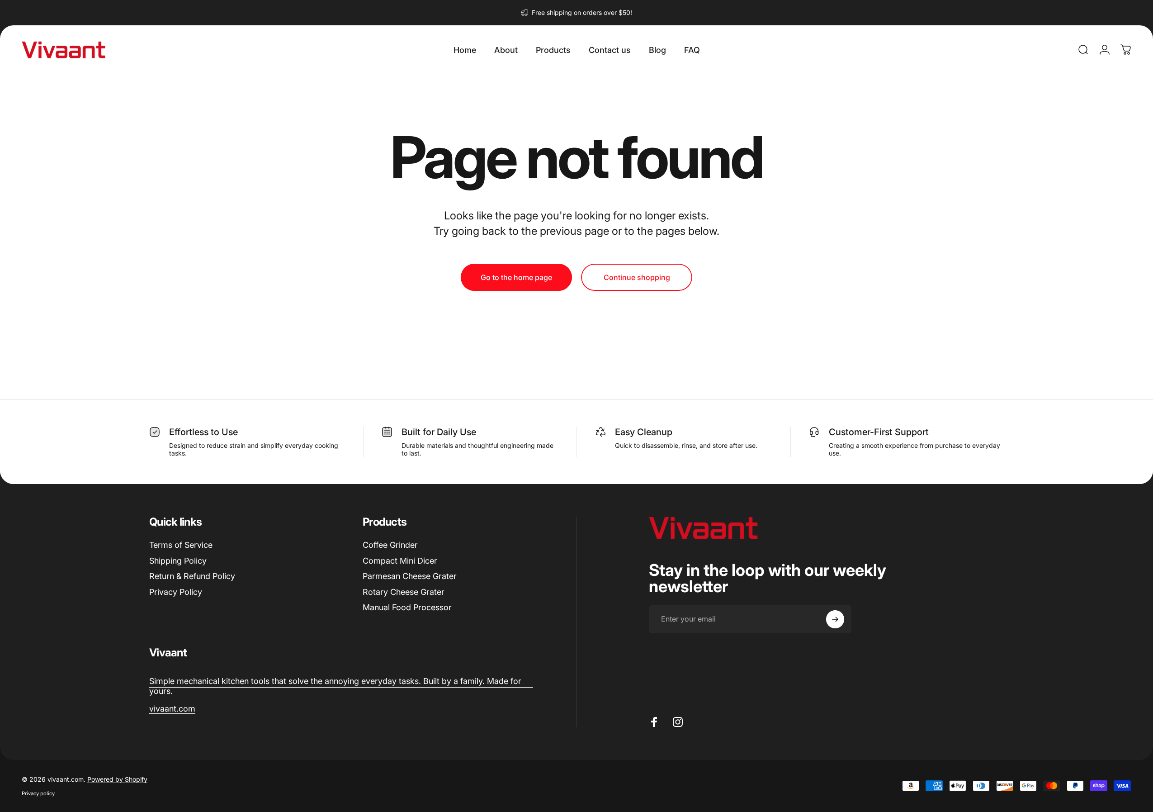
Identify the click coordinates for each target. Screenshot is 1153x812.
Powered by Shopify (117, 779)
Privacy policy (38, 793)
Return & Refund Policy (192, 576)
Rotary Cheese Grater (403, 592)
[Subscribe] (835, 619)
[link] (341, 686)
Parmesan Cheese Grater (410, 576)
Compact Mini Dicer (400, 560)
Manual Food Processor (407, 607)
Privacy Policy (175, 592)
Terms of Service (181, 545)
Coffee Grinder (390, 545)
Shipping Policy (178, 560)
